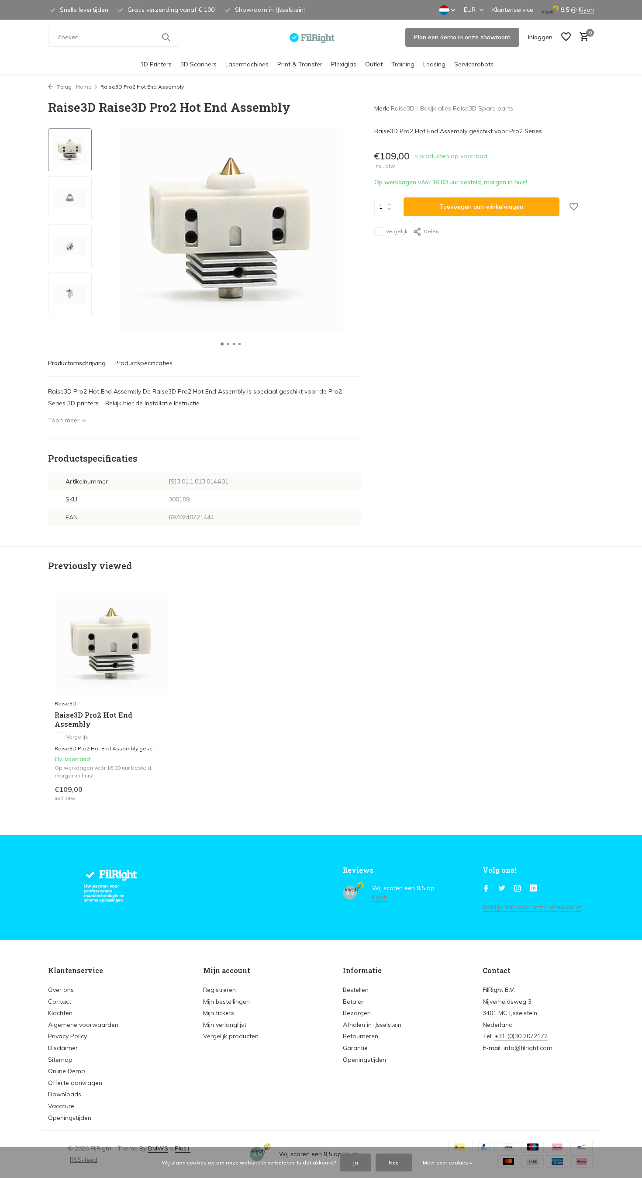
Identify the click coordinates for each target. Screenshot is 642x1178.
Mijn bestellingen (226, 1001)
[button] (222, 343)
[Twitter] (501, 889)
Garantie (355, 1048)
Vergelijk (396, 231)
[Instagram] (517, 889)
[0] (582, 37)
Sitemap (60, 1060)
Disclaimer (63, 1048)
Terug (63, 86)
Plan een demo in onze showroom (462, 37)
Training (402, 64)
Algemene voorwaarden (83, 1025)
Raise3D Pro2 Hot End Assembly (93, 720)
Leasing (434, 64)
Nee (394, 1162)
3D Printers (156, 64)
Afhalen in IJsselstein (372, 1025)
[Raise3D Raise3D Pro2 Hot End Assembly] (111, 644)
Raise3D (402, 108)
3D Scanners (198, 64)
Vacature (61, 1106)
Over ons (61, 990)
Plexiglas (343, 64)
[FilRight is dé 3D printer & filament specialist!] (321, 37)
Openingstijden (69, 1118)
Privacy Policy (67, 1036)
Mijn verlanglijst (224, 1025)
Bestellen (356, 990)
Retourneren (360, 1036)
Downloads (64, 1094)
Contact (59, 1001)
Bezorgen (357, 1013)
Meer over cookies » (447, 1162)
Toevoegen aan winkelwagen (481, 207)
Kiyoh (586, 10)
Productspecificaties (143, 363)
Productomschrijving (77, 363)
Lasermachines (247, 64)
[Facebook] (486, 889)
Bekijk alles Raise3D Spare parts (466, 108)
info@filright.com (528, 1048)
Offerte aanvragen (75, 1083)
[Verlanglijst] (566, 37)
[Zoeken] (166, 37)
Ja (355, 1162)
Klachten (60, 1013)
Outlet (374, 64)
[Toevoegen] (153, 793)
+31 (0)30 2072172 (521, 1036)
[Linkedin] (533, 889)
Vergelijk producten (231, 1036)
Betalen (354, 1001)
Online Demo (66, 1071)
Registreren (219, 990)
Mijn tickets (218, 1013)
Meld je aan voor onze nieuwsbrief (532, 907)
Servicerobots (474, 64)
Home (84, 86)
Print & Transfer (299, 64)
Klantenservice (512, 10)
